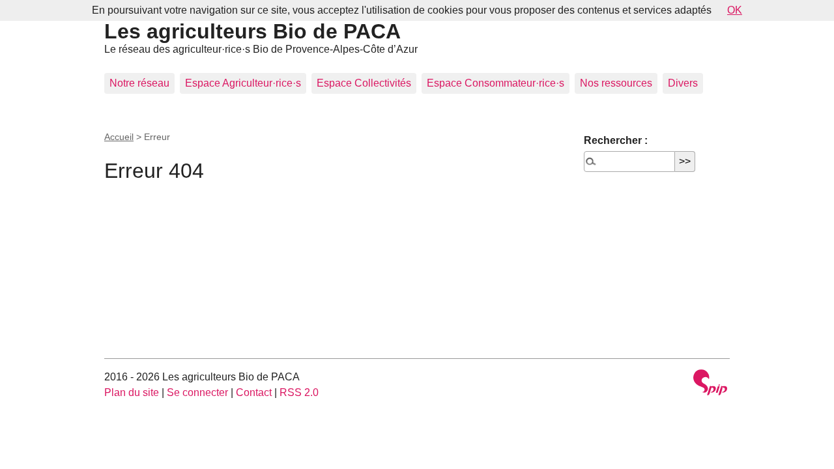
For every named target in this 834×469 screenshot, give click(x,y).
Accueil (119, 137)
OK (734, 10)
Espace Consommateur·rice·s (495, 83)
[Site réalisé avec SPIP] (710, 384)
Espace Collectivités (364, 83)
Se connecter (197, 392)
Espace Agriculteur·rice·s (243, 83)
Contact (254, 392)
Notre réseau (139, 83)
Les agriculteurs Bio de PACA (252, 31)
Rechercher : (616, 140)
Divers (683, 83)
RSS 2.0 (299, 392)
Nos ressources (616, 83)
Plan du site (131, 392)
